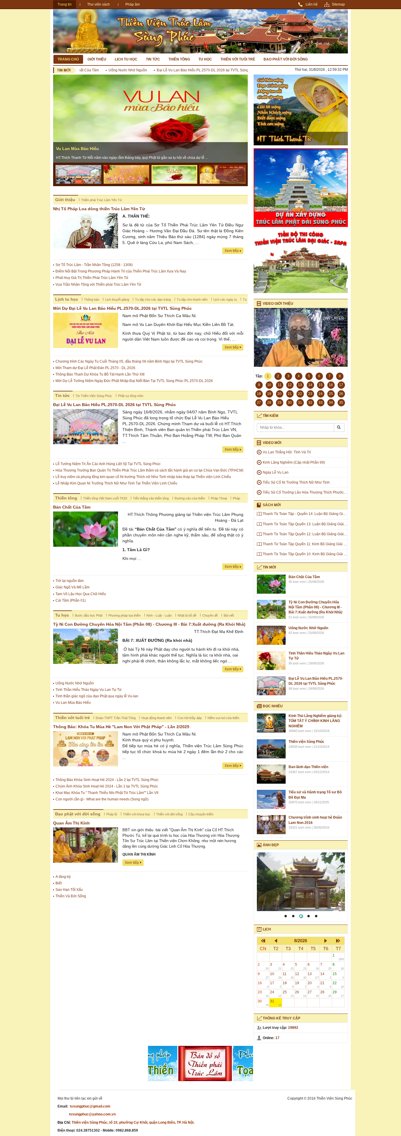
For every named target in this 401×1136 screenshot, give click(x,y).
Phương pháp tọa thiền (124, 615)
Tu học (205, 59)
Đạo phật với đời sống (286, 59)
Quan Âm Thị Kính (71, 823)
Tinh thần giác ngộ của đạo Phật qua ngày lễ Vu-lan (96, 696)
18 (288, 984)
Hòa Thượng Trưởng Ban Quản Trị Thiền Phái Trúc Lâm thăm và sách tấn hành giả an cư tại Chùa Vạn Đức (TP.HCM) (149, 470)
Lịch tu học (126, 59)
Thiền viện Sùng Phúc (306, 742)
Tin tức (153, 59)
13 (313, 975)
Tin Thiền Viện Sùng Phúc (93, 396)
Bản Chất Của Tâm (71, 507)
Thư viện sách (98, 4)
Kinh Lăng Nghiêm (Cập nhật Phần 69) (294, 462)
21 (325, 984)
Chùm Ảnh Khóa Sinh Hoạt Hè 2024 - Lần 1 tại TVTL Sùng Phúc (106, 786)
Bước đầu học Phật (88, 615)
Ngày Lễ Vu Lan (276, 472)
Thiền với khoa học (136, 814)
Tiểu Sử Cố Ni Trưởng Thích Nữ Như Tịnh (296, 482)
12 (300, 975)
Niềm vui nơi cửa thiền (223, 718)
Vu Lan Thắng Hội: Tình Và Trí (287, 452)
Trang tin (65, 4)
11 (288, 975)
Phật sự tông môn (130, 396)
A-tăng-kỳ (63, 877)
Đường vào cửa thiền (190, 498)
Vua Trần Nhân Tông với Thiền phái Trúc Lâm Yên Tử (98, 284)
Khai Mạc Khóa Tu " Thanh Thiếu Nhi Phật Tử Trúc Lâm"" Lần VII (106, 793)
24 (275, 993)
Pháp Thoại (219, 498)
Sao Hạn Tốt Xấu (69, 890)
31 (275, 1003)
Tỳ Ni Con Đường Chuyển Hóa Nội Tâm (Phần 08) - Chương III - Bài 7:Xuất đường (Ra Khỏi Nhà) (149, 624)
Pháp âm (132, 4)
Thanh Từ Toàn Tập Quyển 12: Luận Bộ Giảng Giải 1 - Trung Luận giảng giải (324, 534)
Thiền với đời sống (169, 814)
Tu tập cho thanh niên (192, 299)
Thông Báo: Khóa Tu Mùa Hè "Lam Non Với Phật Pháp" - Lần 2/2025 (121, 726)
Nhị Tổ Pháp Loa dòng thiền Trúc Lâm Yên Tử (99, 208)
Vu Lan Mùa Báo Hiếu (77, 148)
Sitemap (338, 4)
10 (275, 975)
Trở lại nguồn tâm (69, 581)
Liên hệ (312, 4)
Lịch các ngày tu (225, 299)
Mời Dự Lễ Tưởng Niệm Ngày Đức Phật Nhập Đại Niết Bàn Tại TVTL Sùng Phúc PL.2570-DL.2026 (134, 381)
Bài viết (229, 615)
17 (275, 984)
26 (300, 993)
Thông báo (91, 299)
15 (338, 975)
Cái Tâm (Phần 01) (70, 600)
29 (338, 993)
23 (263, 993)
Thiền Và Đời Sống (70, 896)
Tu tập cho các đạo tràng (153, 299)
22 (338, 984)
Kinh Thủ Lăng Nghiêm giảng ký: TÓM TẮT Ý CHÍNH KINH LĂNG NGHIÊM (315, 721)
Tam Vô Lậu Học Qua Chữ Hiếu (80, 594)
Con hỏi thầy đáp (190, 718)
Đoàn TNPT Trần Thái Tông (116, 718)
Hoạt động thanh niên (156, 718)
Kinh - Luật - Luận (159, 615)
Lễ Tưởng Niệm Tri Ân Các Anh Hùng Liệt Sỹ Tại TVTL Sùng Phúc (108, 464)
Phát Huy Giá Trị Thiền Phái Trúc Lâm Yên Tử (91, 278)
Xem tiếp (232, 251)
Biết (58, 883)
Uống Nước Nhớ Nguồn (109, 70)
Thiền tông (179, 59)
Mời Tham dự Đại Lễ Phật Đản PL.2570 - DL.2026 (95, 368)
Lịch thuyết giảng (117, 299)
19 (300, 984)
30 (263, 1003)
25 (288, 993)
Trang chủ (68, 59)
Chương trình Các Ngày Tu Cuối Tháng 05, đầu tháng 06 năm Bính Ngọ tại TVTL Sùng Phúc (129, 361)
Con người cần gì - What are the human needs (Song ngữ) (102, 799)
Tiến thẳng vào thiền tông (151, 498)
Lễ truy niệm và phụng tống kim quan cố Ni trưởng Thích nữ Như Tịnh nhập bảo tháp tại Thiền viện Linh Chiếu (143, 477)
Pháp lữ (111, 814)
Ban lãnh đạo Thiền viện (308, 767)
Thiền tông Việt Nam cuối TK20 (105, 498)
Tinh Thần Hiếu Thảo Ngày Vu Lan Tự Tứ (88, 690)
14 (325, 975)
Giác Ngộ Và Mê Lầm (72, 587)
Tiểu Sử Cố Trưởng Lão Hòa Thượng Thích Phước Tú (306, 492)
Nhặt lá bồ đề (187, 615)
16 (263, 984)
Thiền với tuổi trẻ (237, 59)
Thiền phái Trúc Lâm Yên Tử (101, 200)
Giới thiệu (96, 59)
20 (313, 984)
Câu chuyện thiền (200, 814)
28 (325, 993)
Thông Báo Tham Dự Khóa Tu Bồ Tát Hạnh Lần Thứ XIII (99, 374)
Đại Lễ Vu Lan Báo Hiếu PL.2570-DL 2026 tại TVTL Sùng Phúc (188, 70)
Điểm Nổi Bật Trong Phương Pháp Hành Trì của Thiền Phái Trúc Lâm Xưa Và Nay (120, 271)
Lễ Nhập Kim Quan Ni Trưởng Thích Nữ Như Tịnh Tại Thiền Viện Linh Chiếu (116, 483)
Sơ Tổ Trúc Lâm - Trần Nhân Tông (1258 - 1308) (94, 265)
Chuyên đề (210, 615)
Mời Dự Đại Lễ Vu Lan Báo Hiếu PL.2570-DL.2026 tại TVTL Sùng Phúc (122, 308)
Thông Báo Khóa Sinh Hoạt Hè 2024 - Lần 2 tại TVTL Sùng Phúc (107, 780)
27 (313, 993)
